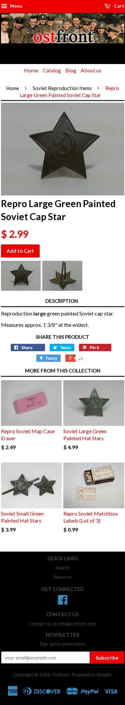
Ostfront (61, 674)
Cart (118, 6)
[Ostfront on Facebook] (63, 602)
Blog (70, 70)
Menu (15, 6)
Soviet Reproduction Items (62, 88)
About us (91, 70)
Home (31, 70)
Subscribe (107, 658)
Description (61, 301)
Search (62, 567)
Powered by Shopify (92, 674)
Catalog (52, 70)
